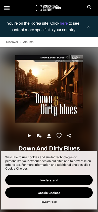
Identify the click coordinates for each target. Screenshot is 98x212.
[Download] (49, 136)
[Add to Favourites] (59, 136)
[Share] (69, 136)
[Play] (29, 136)
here (64, 23)
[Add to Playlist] (39, 136)
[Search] (7, 8)
